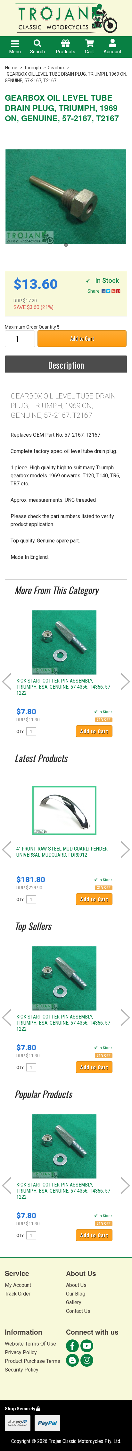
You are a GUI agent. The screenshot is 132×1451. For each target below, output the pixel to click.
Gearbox (56, 67)
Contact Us (78, 1311)
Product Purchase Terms (32, 1361)
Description (66, 364)
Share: (94, 291)
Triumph (32, 67)
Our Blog (75, 1294)
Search (37, 52)
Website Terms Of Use (30, 1344)
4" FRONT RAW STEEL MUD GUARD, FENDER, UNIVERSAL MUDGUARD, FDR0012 (62, 852)
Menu (15, 52)
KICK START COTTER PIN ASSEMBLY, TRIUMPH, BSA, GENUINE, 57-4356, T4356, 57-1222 (64, 687)
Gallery (73, 1302)
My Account (18, 1285)
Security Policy (21, 1370)
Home (11, 67)
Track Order (17, 1294)
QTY (20, 731)
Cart (89, 52)
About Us (76, 1285)
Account (112, 52)
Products (65, 52)
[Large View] (66, 197)
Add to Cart (82, 338)
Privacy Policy (21, 1352)
